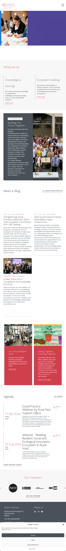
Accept (33, 535)
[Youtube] (42, 511)
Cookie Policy (32, 548)
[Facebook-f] (38, 511)
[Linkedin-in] (35, 511)
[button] (63, 524)
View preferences (33, 545)
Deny (33, 540)
